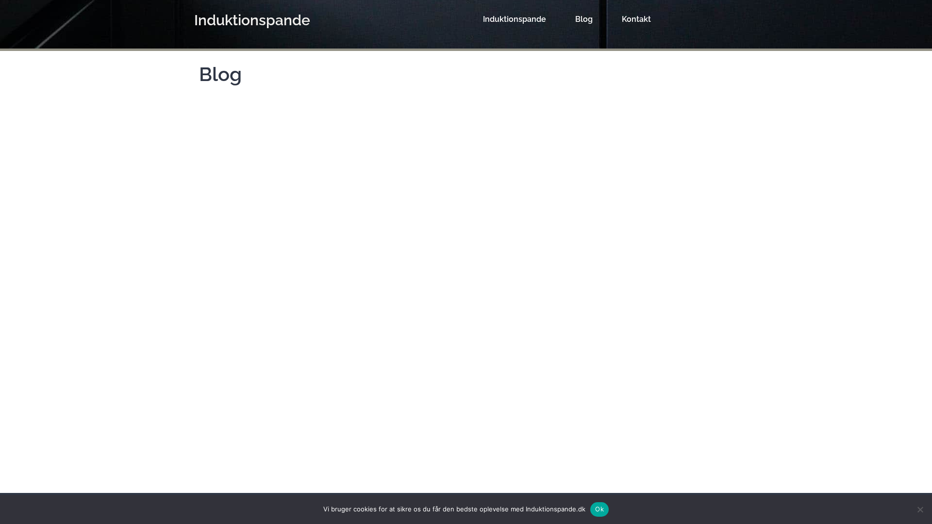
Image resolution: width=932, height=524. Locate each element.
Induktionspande (252, 20)
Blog (584, 19)
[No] (920, 509)
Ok (599, 509)
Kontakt (636, 19)
